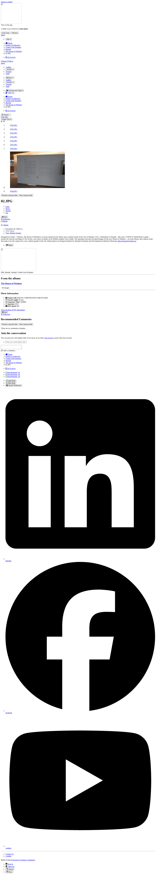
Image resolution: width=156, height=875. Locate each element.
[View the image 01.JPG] (13, 129)
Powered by (23, 860)
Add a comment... (9, 351)
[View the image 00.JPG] (13, 125)
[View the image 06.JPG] (13, 149)
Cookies (8, 856)
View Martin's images (13, 233)
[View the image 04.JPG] (13, 141)
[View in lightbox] (4, 117)
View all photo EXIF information (13, 310)
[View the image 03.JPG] (13, 137)
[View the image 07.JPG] (37, 187)
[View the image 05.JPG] (13, 145)
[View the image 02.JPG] (13, 133)
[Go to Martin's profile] (4, 221)
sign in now (48, 338)
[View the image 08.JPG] (13, 191)
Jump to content (6, 2)
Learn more (5, 33)
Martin (6, 225)
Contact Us (9, 854)
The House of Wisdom (11, 283)
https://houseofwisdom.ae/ (127, 241)
